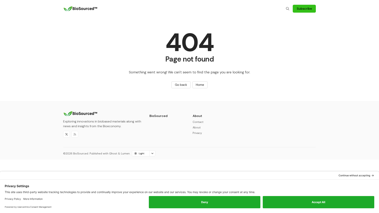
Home (200, 85)
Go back (181, 85)
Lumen (125, 153)
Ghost (113, 153)
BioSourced (80, 153)
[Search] (287, 8)
